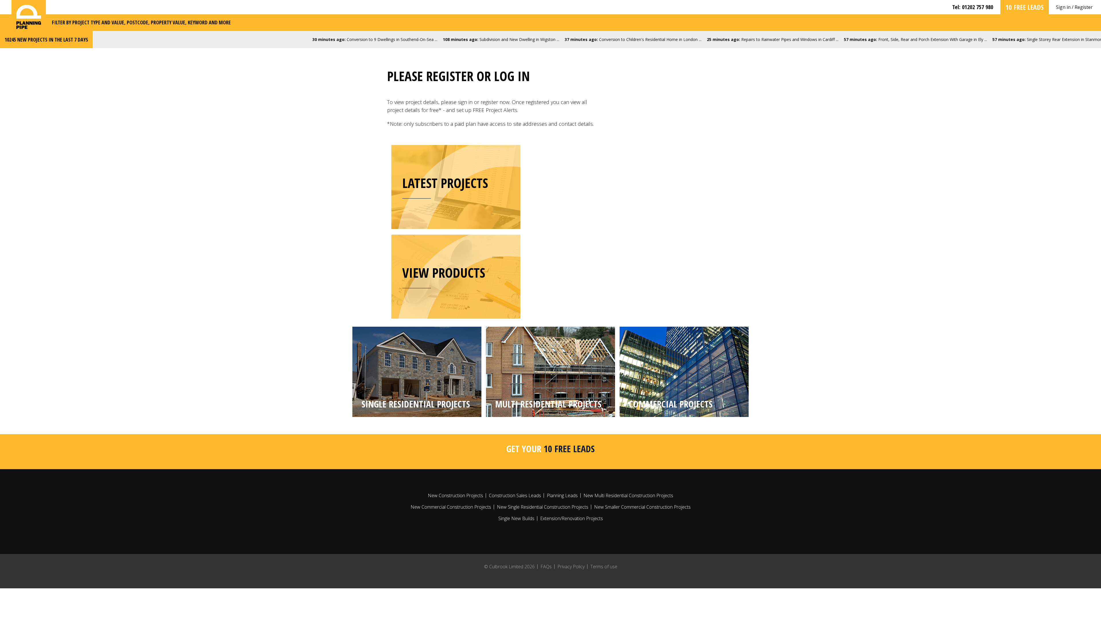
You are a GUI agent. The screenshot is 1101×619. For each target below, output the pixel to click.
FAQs (546, 566)
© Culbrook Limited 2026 (509, 566)
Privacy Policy (571, 566)
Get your (550, 448)
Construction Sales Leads (515, 495)
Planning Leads (562, 495)
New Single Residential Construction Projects (542, 507)
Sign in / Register (1074, 7)
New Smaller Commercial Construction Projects (642, 507)
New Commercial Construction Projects (451, 507)
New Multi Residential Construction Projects (628, 495)
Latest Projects (445, 183)
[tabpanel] (417, 371)
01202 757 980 (977, 7)
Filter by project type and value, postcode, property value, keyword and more (141, 22)
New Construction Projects (455, 495)
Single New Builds (516, 518)
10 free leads (1025, 7)
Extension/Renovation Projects (571, 518)
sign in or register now (483, 102)
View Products (443, 272)
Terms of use (603, 566)
